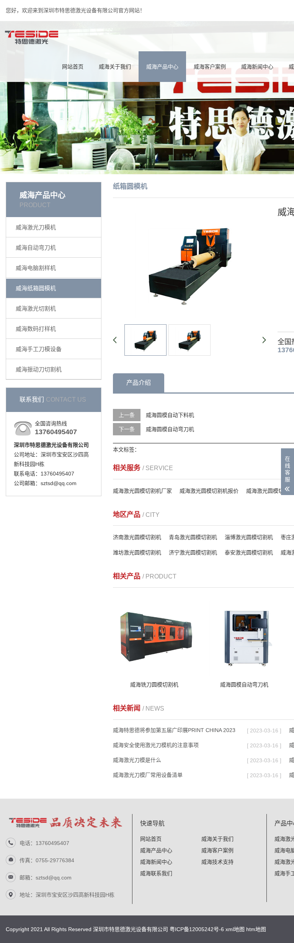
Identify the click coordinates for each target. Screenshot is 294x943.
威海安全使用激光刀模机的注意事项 (156, 745)
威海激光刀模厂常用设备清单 (148, 775)
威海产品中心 (162, 67)
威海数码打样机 (36, 328)
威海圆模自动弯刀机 (170, 429)
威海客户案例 (210, 67)
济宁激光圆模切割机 (193, 552)
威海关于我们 (115, 67)
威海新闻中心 (257, 67)
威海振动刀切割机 (39, 369)
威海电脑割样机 (36, 268)
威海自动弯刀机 (36, 247)
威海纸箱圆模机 (36, 288)
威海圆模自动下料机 (170, 415)
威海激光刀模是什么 (137, 760)
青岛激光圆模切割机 (193, 537)
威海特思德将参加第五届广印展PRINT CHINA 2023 (174, 730)
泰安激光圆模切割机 (249, 552)
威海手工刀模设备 (39, 349)
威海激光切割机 (36, 308)
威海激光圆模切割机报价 (209, 491)
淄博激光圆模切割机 (249, 537)
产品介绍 (138, 382)
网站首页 (72, 67)
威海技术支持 (217, 862)
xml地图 (235, 929)
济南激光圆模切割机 (137, 537)
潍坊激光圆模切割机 (137, 552)
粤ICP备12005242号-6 (197, 929)
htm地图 (256, 929)
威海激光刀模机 (36, 227)
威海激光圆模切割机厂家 (142, 491)
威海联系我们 (156, 873)
